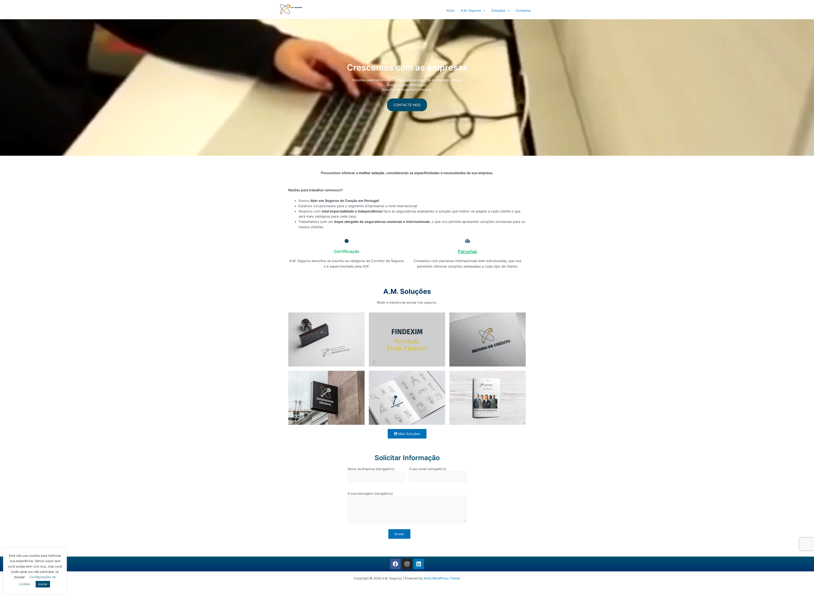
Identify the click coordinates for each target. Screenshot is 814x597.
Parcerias (467, 251)
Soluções (498, 10)
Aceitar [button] (42, 584)
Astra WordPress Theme (442, 578)
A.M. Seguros (471, 10)
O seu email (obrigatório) (427, 469)
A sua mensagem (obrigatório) (370, 493)
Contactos (523, 10)
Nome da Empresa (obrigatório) (371, 469)
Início (450, 10)
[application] (483, 10)
